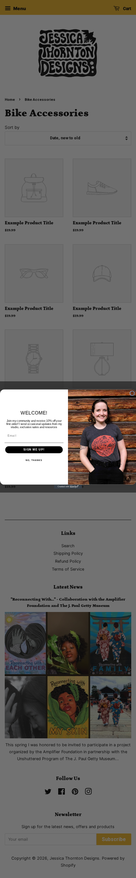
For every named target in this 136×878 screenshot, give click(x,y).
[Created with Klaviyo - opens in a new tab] (68, 486)
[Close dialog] (132, 393)
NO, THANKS (34, 460)
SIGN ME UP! (34, 449)
